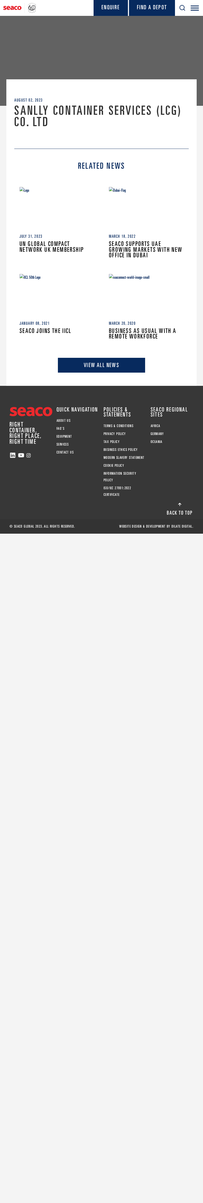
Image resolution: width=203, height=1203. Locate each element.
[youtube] (21, 455)
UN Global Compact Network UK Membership (52, 246)
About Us (64, 420)
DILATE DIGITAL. (182, 526)
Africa (155, 426)
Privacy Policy (115, 434)
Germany (157, 434)
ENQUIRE (111, 7)
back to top (180, 513)
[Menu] (195, 8)
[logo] (19, 8)
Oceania (157, 442)
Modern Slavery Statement (124, 457)
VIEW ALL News (101, 365)
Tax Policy (112, 442)
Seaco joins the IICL (45, 330)
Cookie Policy (114, 465)
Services (63, 444)
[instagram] (28, 455)
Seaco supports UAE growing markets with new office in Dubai (146, 249)
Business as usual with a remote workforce (143, 333)
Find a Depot (152, 7)
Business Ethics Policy (121, 449)
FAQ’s (60, 428)
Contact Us (65, 452)
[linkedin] (13, 455)
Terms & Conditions (118, 426)
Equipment (64, 436)
